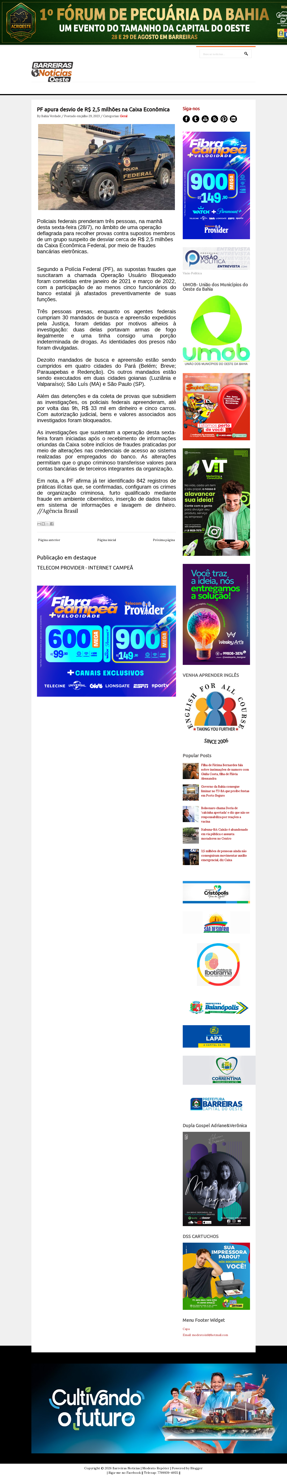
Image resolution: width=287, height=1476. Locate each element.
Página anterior (49, 540)
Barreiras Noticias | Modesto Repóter (141, 1468)
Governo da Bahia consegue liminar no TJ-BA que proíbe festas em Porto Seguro (225, 791)
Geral (123, 116)
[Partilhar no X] (47, 524)
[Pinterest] (224, 118)
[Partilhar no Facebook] (52, 524)
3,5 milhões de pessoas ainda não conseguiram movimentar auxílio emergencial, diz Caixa (224, 855)
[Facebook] (186, 118)
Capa (186, 1329)
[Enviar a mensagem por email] (39, 524)
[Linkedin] (233, 118)
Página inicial (106, 540)
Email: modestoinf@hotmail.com (205, 1335)
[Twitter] (195, 118)
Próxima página (164, 540)
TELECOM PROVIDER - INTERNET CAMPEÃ (85, 567)
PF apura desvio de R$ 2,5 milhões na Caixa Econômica (103, 109)
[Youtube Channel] (205, 118)
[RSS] (214, 118)
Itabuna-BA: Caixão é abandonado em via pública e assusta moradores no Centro (224, 834)
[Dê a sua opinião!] (43, 524)
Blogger (196, 1468)
